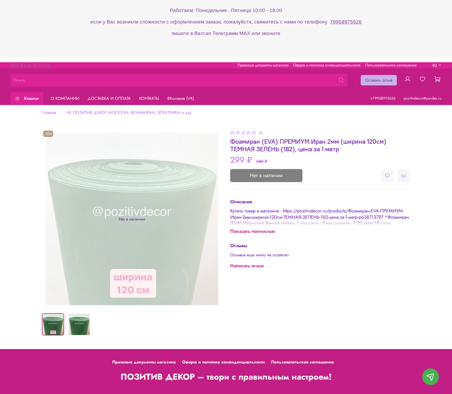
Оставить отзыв (378, 80)
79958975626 (346, 22)
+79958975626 (383, 98)
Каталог (31, 98)
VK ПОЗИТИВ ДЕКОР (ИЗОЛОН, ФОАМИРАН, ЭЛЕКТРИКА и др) (128, 112)
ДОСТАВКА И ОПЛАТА (109, 98)
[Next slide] (213, 219)
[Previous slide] (50, 219)
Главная (49, 112)
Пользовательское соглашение (390, 65)
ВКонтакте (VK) (180, 98)
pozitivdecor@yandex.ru (423, 98)
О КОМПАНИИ (65, 98)
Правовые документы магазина (263, 65)
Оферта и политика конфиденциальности (326, 65)
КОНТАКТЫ (149, 98)
